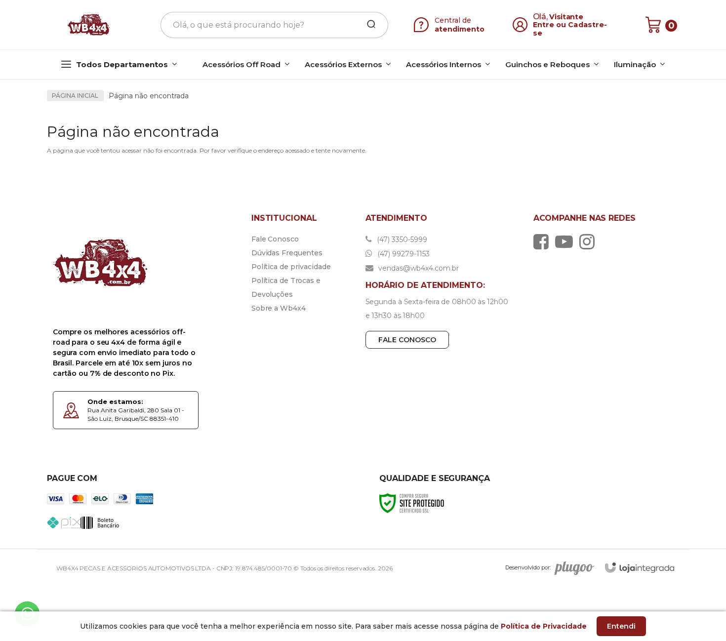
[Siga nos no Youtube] (566, 241)
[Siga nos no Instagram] (589, 241)
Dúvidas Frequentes (287, 252)
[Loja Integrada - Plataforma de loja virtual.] (639, 568)
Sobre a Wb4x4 (278, 308)
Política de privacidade (291, 266)
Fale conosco (407, 339)
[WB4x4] (89, 24)
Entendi (621, 626)
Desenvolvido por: (528, 567)
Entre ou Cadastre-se (570, 29)
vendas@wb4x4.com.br (417, 268)
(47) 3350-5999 (401, 239)
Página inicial (75, 95)
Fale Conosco (275, 239)
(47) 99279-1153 (402, 253)
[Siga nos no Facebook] (543, 241)
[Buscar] (368, 25)
